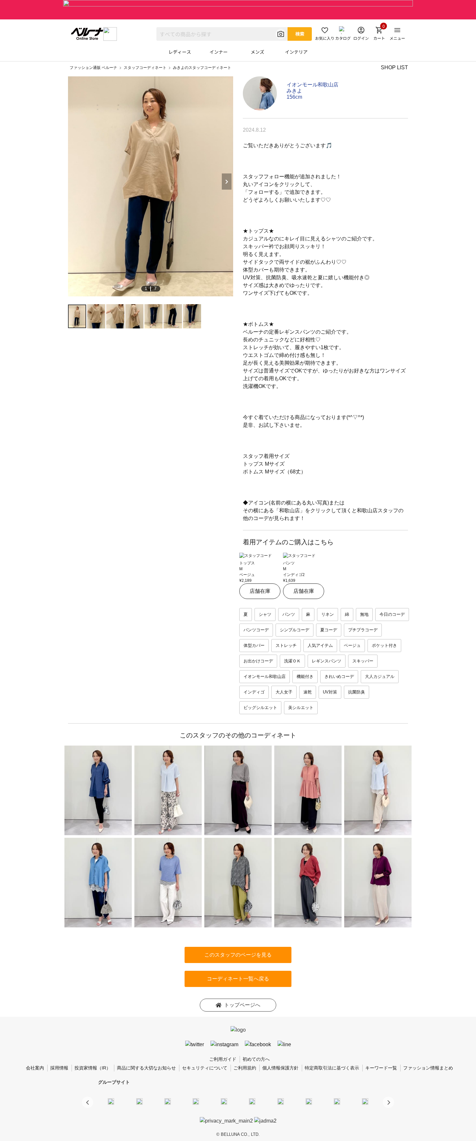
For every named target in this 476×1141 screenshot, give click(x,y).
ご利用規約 (244, 1067)
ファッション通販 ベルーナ (93, 67)
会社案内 (35, 1067)
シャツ (265, 614)
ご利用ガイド (222, 1059)
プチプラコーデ (363, 629)
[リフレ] (365, 1101)
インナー (219, 52)
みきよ (294, 91)
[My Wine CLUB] (280, 1101)
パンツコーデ (256, 629)
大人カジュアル (379, 676)
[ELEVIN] (196, 1101)
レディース (179, 52)
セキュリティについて (204, 1067)
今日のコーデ (392, 614)
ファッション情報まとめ (428, 1067)
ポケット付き (384, 645)
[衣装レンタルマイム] (111, 1101)
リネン (327, 614)
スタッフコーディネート (145, 67)
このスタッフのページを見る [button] (238, 955)
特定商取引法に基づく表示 (332, 1067)
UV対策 (330, 692)
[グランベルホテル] (224, 1101)
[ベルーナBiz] (139, 1101)
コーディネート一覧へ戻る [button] (238, 978)
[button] (388, 1102)
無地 (364, 614)
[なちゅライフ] (337, 1101)
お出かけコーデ (258, 661)
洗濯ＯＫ (292, 661)
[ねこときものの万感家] (167, 1101)
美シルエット (300, 707)
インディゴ (254, 692)
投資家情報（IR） (92, 1067)
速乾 (307, 692)
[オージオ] (308, 1101)
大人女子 (284, 692)
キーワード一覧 (381, 1067)
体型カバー (254, 645)
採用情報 (59, 1067)
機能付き (305, 676)
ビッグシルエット (260, 707)
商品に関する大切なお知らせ (146, 1067)
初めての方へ (256, 1059)
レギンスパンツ (326, 661)
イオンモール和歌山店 (312, 84)
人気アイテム (320, 645)
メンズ (257, 52)
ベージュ (352, 645)
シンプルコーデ (294, 629)
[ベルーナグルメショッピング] (252, 1101)
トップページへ (242, 1005)
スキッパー (362, 661)
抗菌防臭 (356, 692)
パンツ (288, 614)
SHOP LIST (394, 67)
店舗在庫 (260, 591)
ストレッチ (286, 645)
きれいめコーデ (339, 676)
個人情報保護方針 (280, 1067)
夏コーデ (328, 629)
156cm (294, 97)
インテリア (296, 52)
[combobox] (222, 34)
